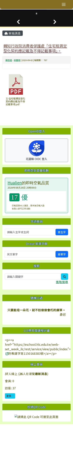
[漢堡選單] (63, 4)
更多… (10, 396)
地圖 (11, 440)
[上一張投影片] (18, 22)
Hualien (15, 182)
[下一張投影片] (54, 22)
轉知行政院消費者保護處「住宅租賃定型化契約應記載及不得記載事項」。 (35, 48)
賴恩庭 (8, 60)
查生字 (62, 232)
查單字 (62, 254)
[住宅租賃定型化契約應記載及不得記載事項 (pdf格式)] (16, 84)
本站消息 (14, 33)
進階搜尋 (62, 282)
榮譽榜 (17, 60)
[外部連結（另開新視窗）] (6, 353)
